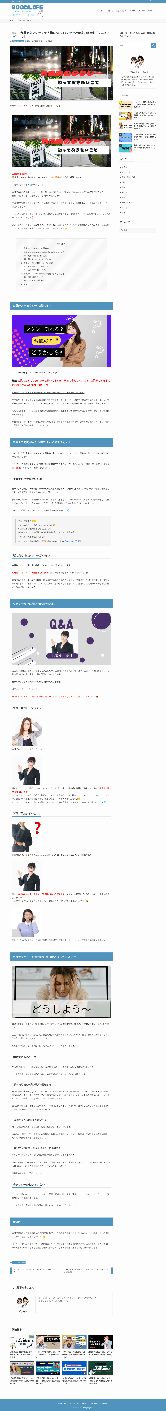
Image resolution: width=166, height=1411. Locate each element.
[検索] (154, 1)
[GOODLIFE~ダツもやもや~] (27, 11)
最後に (27, 284)
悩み (123, 182)
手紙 (123, 187)
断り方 (124, 192)
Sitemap (84, 1403)
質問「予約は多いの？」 (37, 270)
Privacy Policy (94, 1403)
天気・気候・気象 (18, 41)
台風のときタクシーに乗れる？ (37, 248)
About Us (67, 1403)
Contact (76, 1403)
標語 (123, 197)
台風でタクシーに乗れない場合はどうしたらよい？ (46, 274)
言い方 (124, 208)
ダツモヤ (22, 1311)
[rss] (151, 1)
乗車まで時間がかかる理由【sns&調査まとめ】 (44, 252)
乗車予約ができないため (37, 256)
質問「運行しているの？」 (38, 266)
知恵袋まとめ (127, 202)
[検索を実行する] (153, 45)
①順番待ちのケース (35, 277)
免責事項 (105, 1403)
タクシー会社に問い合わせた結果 (38, 263)
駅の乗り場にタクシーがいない (40, 259)
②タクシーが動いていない (38, 280)
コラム (124, 167)
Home (59, 1403)
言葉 (123, 213)
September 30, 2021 (73, 541)
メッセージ (126, 172)
